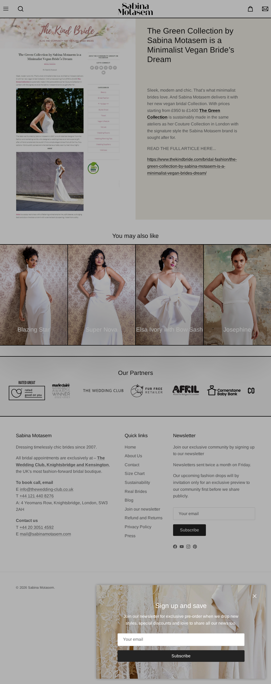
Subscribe (181, 656)
